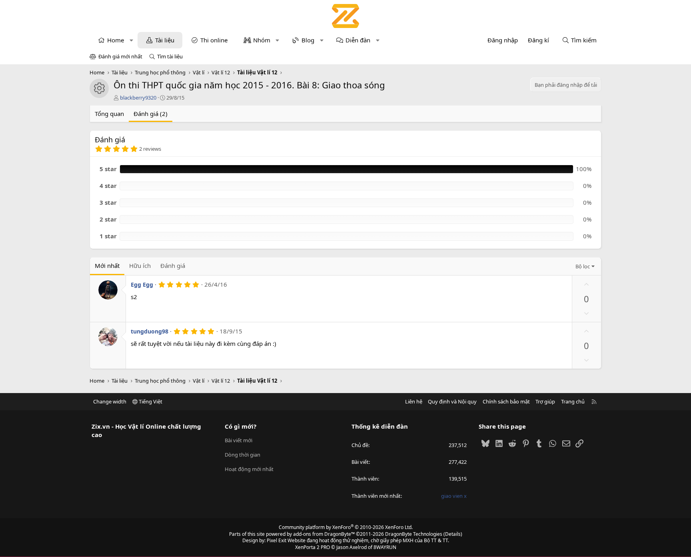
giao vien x (454, 495)
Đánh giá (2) (151, 114)
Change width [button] (109, 401)
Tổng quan (109, 114)
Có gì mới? (240, 426)
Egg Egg (142, 284)
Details (453, 534)
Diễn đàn (358, 40)
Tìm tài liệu (170, 56)
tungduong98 (149, 331)
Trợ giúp (545, 401)
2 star (108, 219)
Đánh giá (172, 266)
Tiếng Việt (150, 401)
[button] (131, 40)
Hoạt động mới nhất (249, 469)
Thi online (214, 40)
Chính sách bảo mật (506, 401)
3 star (108, 202)
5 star (108, 169)
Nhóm (261, 40)
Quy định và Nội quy (452, 401)
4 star (108, 186)
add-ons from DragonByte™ (324, 534)
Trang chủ (573, 401)
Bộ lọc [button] (582, 266)
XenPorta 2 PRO (312, 547)
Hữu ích (140, 266)
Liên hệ (413, 401)
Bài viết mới (238, 440)
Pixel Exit (276, 540)
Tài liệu (164, 40)
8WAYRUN (384, 547)
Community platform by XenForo (346, 527)
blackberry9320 (138, 97)
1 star (108, 236)
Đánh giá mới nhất (120, 56)
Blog (308, 40)
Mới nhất (107, 266)
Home (115, 40)
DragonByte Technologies (413, 534)
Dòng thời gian (242, 454)
